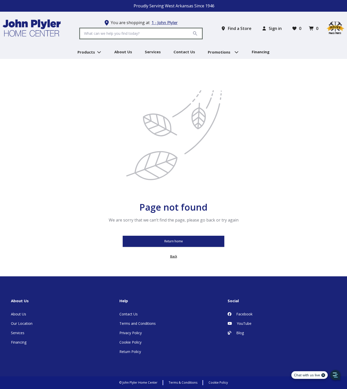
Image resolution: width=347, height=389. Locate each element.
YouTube (243, 323)
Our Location (22, 323)
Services (17, 332)
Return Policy (130, 351)
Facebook (244, 314)
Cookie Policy (130, 342)
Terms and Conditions (137, 323)
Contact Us (128, 314)
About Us (18, 314)
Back (173, 256)
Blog (239, 332)
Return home (173, 241)
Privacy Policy (130, 332)
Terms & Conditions (183, 382)
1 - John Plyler (165, 22)
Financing (18, 342)
